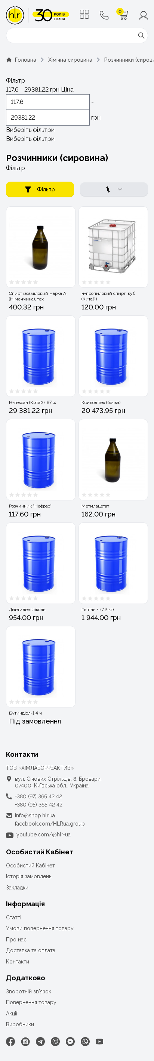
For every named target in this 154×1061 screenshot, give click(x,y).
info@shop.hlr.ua (35, 815)
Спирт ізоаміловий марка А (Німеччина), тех (37, 296)
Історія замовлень (28, 876)
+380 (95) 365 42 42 (38, 805)
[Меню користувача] (143, 15)
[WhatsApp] (85, 1041)
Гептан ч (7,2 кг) (97, 609)
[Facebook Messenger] (70, 1041)
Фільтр (46, 189)
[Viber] (55, 1041)
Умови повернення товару (40, 928)
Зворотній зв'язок (28, 991)
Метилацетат (95, 506)
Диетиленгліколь (27, 609)
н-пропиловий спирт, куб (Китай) (108, 296)
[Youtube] (99, 1041)
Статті (13, 917)
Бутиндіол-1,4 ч (25, 713)
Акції (11, 1014)
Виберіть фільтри (30, 129)
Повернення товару (31, 1002)
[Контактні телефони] (104, 15)
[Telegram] (40, 1041)
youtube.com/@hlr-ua (43, 835)
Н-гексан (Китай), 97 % (32, 402)
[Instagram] (25, 1041)
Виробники (20, 1024)
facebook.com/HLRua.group (50, 824)
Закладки (17, 888)
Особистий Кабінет (30, 866)
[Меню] (84, 14)
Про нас (16, 940)
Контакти (17, 962)
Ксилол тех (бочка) (100, 402)
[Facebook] (10, 1041)
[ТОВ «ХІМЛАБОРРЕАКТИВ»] (37, 15)
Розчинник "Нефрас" (30, 506)
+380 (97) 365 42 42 (38, 796)
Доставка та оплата (30, 950)
